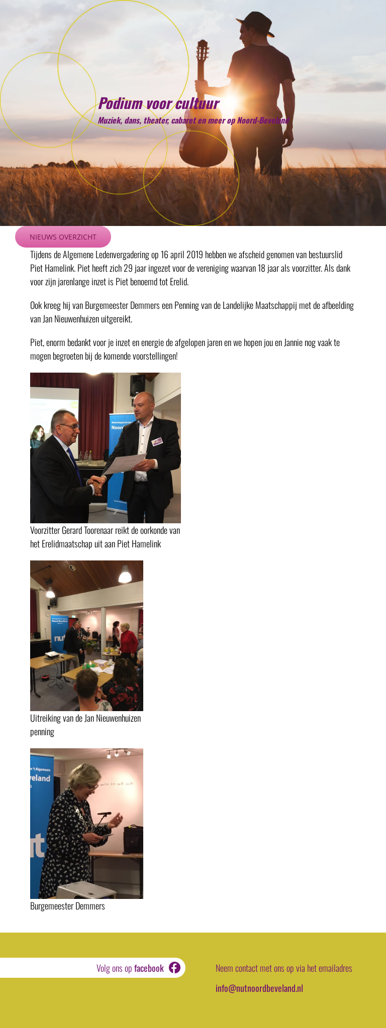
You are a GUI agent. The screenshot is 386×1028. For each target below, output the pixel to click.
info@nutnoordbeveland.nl (259, 987)
